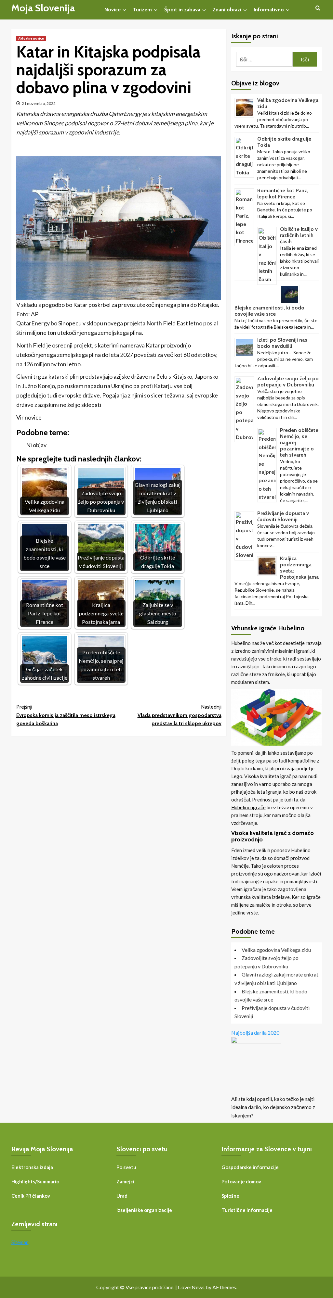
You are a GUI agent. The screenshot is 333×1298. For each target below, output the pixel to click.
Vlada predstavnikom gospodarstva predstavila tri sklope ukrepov (179, 715)
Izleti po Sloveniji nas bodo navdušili (282, 343)
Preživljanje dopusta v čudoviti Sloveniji (283, 516)
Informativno (269, 9)
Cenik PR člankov (30, 1196)
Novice (112, 9)
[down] (124, 10)
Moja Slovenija (43, 8)
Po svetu (126, 1167)
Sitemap (20, 1242)
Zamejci (125, 1181)
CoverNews (191, 1287)
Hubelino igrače (248, 807)
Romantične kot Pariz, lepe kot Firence (282, 193)
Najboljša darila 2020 (255, 1032)
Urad (121, 1196)
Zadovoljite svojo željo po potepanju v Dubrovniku (288, 381)
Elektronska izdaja (32, 1167)
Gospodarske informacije (250, 1167)
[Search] (318, 8)
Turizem (142, 9)
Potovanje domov (241, 1181)
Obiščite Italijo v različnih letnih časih (299, 235)
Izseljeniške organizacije (144, 1210)
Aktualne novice (31, 38)
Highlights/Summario (35, 1181)
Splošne (230, 1196)
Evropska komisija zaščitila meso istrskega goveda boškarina (65, 715)
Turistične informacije (247, 1210)
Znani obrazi (227, 9)
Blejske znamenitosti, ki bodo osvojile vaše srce (269, 311)
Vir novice (29, 417)
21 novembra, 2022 (39, 103)
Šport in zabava (182, 9)
